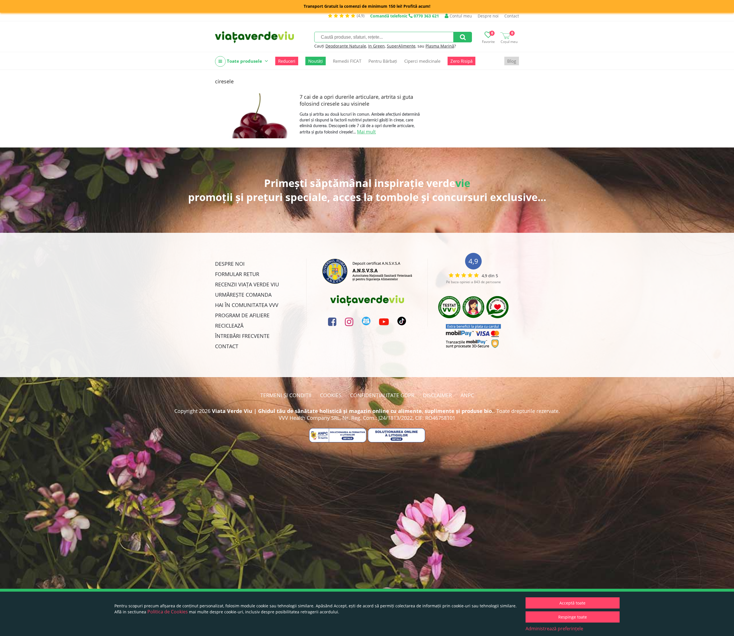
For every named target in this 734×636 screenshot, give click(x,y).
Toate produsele (244, 61)
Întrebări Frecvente (242, 335)
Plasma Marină (439, 46)
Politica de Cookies (167, 612)
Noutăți (315, 61)
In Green (376, 46)
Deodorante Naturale (345, 46)
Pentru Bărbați (382, 61)
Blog (511, 61)
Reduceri (286, 61)
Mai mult (366, 132)
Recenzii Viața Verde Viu (247, 284)
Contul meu (460, 16)
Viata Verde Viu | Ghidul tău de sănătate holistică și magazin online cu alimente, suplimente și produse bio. (352, 410)
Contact (511, 16)
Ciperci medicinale (422, 61)
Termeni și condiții (285, 395)
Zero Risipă (461, 61)
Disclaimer (437, 395)
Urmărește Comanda (243, 294)
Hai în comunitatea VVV (246, 305)
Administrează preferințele (554, 628)
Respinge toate (572, 617)
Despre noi (488, 16)
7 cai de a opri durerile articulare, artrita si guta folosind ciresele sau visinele (356, 100)
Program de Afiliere (242, 315)
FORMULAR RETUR (237, 274)
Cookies (330, 395)
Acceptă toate (572, 603)
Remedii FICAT (347, 61)
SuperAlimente (401, 46)
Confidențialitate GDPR (382, 395)
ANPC (467, 395)
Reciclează (229, 325)
